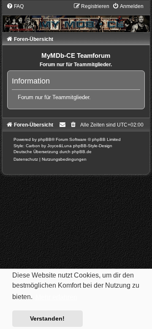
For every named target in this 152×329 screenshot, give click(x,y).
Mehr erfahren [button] (56, 297)
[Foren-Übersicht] (76, 17)
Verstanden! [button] (47, 318)
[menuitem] (15, 6)
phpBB (45, 139)
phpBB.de (82, 151)
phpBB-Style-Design (92, 145)
